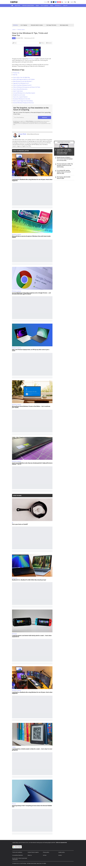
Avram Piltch (20, 38)
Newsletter (50, 42)
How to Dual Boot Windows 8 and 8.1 (22, 85)
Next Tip (15, 74)
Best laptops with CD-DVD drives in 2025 (63, 177)
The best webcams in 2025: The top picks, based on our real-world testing (65, 165)
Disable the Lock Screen (19, 95)
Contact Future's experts (33, 852)
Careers (60, 855)
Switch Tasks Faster (18, 91)
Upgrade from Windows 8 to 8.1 (21, 83)
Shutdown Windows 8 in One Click (21, 99)
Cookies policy (61, 852)
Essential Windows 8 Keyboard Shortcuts (23, 102)
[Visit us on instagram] (58, 2)
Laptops (14, 29)
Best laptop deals (64, 25)
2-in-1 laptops (24, 25)
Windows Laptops (21, 29)
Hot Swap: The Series (51, 25)
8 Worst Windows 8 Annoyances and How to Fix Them (26, 87)
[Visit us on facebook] (51, 2)
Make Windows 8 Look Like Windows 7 (22, 81)
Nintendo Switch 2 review (37, 25)
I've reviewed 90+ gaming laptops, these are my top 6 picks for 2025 (64, 172)
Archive (44, 855)
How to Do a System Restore (20, 97)
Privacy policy (46, 852)
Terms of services (29, 121)
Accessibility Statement (17, 855)
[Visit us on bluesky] (56, 2)
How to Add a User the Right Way (21, 77)
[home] (12, 5)
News (14, 38)
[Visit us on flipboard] (60, 2)
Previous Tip (16, 73)
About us (30, 855)
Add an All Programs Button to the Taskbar (24, 79)
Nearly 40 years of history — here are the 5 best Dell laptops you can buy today (65, 159)
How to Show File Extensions (20, 89)
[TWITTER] (19, 136)
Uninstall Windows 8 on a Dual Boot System (24, 93)
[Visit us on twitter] (53, 2)
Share (15, 42)
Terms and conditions (17, 852)
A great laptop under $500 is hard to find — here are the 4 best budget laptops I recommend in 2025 (64, 151)
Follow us (42, 42)
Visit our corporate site (61, 842)
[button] (73, 2)
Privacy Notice (16, 122)
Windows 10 (31, 58)
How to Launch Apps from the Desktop (23, 101)
